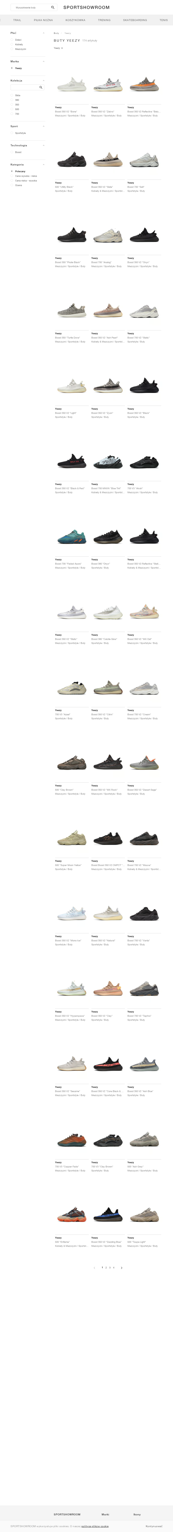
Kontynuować (154, 1526)
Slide (17, 95)
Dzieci (18, 39)
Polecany (20, 171)
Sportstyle (20, 133)
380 (17, 100)
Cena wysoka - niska (26, 176)
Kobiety (19, 44)
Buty (56, 33)
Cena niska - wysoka (26, 180)
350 (17, 104)
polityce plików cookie (95, 1526)
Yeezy (18, 68)
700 (17, 113)
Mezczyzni (20, 49)
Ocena (18, 185)
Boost (18, 152)
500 (17, 109)
